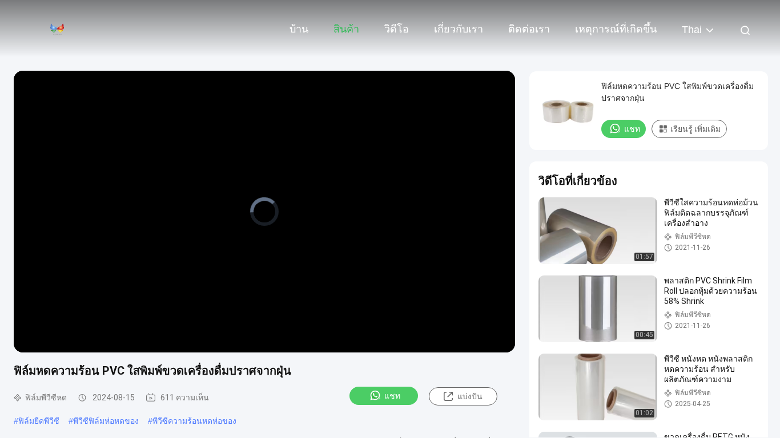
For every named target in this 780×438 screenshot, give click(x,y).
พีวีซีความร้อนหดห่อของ (194, 420)
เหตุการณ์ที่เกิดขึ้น (616, 29)
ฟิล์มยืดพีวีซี (38, 420)
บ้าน (299, 29)
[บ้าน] (57, 28)
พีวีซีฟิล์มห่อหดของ (106, 420)
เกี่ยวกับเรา (458, 29)
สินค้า (346, 29)
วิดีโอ (396, 29)
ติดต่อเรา (529, 29)
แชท (392, 395)
